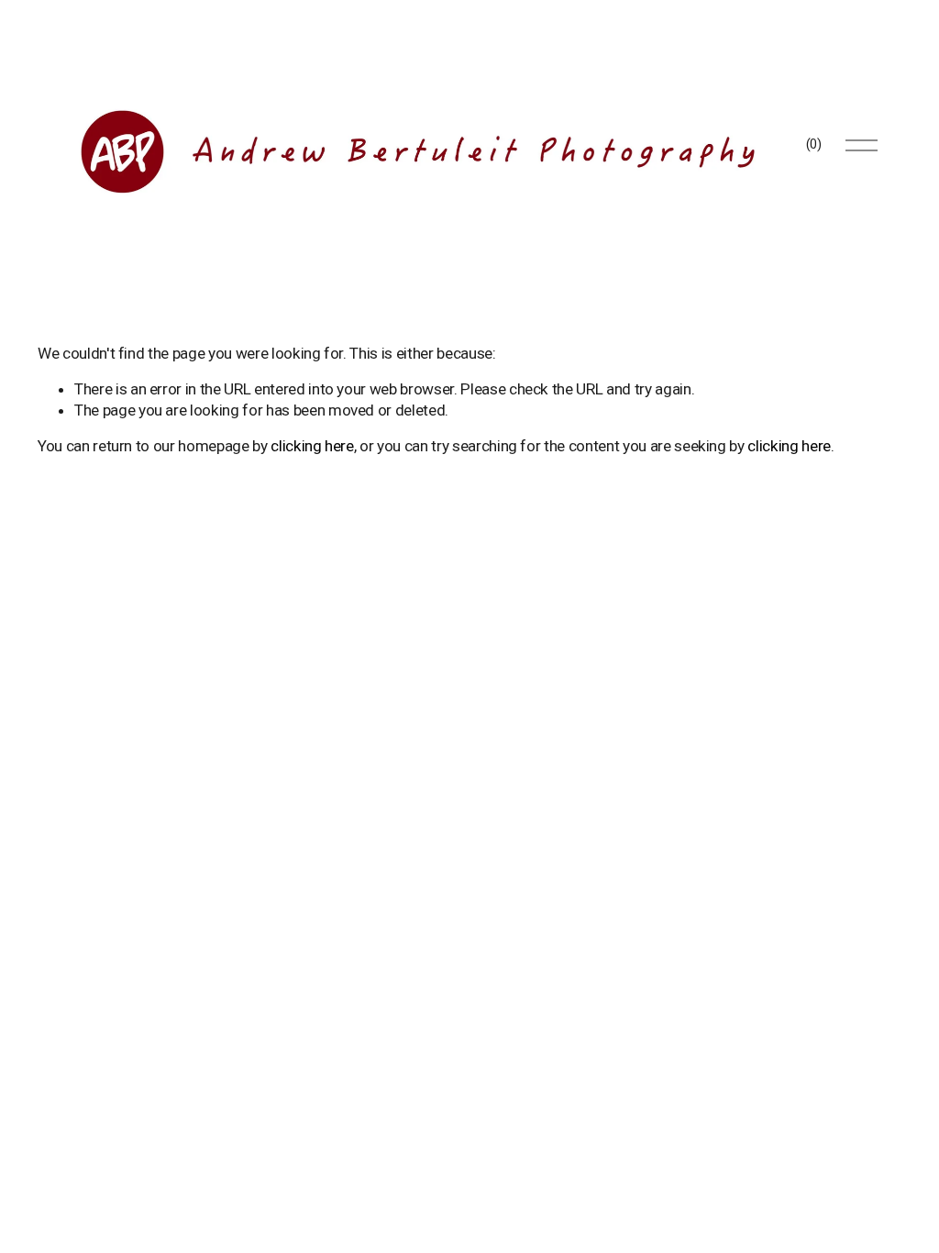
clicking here (312, 446)
